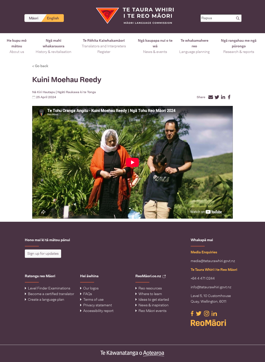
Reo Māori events (152, 310)
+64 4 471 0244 (203, 278)
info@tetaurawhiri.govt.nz (211, 287)
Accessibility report (98, 310)
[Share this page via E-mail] (210, 97)
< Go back (40, 66)
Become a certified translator (51, 294)
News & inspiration (154, 305)
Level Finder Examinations (49, 288)
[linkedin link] (214, 313)
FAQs (87, 294)
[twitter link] (199, 313)
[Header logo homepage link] (132, 15)
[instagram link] (207, 313)
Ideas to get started (154, 299)
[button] (17, 46)
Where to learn (150, 294)
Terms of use (93, 299)
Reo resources (150, 288)
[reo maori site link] (215, 323)
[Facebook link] (192, 313)
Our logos (91, 288)
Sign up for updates (43, 253)
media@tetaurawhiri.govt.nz (213, 261)
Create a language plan (46, 299)
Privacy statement (97, 305)
